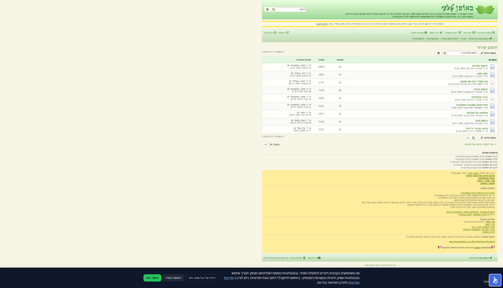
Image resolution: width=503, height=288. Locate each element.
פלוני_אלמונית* (297, 65)
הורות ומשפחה (480, 214)
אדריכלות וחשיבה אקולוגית (472, 105)
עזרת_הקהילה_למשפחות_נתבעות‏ (479, 229)
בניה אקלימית (480, 97)
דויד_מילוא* (299, 73)
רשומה (477, 247)
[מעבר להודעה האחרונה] (288, 65)
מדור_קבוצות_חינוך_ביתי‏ (483, 227)
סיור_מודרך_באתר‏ (486, 181)
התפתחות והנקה (471, 212)
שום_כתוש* (299, 120)
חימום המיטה (480, 65)
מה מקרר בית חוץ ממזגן (474, 81)
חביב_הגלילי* (298, 81)
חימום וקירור (487, 47)
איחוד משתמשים (486, 178)
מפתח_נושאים (487, 183)
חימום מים (482, 120)
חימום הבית (481, 89)
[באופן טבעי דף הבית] (485, 9)
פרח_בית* (340, 24)
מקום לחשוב (322, 24)
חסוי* (302, 112)
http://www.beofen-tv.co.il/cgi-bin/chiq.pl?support (472, 241)
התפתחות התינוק (454, 212)
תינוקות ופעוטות (487, 212)
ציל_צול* (301, 128)
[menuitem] (469, 32)
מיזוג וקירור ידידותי (477, 128)
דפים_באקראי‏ (465, 214)
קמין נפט (482, 73)
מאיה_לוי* (477, 84)
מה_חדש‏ (490, 222)
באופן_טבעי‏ (473, 173)
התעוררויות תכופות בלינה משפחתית (478, 193)
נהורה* (478, 131)
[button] (495, 280)
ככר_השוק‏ (490, 224)
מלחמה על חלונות (477, 112)
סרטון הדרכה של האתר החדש (480, 175)
